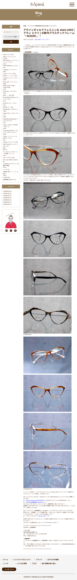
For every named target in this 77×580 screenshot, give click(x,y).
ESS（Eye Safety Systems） (11, 160)
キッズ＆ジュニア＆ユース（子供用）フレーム (10, 152)
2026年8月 (6, 191)
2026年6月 (6, 195)
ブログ (34, 563)
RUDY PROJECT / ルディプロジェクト (10, 145)
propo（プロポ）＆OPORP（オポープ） (10, 125)
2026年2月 (6, 204)
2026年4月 (6, 200)
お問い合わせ (10, 569)
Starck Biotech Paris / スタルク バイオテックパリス (10, 131)
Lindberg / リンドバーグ (9, 69)
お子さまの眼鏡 (53, 559)
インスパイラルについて (22, 559)
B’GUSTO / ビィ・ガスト (10, 103)
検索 (11, 42)
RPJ (4, 149)
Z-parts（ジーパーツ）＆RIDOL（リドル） (10, 137)
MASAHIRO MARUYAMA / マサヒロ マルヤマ (10, 120)
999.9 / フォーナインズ (9, 57)
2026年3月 (6, 202)
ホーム (5, 559)
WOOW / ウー (7, 107)
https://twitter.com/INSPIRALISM (35, 500)
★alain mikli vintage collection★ (9, 86)
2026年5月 (6, 198)
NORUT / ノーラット (9, 76)
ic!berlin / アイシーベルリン (10, 78)
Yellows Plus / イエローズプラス (10, 114)
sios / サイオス (7, 157)
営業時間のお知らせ (8, 179)
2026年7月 (6, 193)
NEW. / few (7, 95)
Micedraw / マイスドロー (10, 91)
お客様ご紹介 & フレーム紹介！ (10, 172)
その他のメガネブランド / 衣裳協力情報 (11, 164)
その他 (5, 177)
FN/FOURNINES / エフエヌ (10, 66)
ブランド (39, 559)
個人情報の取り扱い (49, 563)
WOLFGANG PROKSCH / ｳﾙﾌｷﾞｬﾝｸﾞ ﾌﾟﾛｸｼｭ (10, 98)
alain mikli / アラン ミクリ (10, 82)
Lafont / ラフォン (8, 73)
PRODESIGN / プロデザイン (10, 109)
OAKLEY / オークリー (9, 142)
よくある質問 (22, 563)
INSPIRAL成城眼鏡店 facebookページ (36, 502)
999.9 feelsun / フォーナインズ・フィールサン (11, 61)
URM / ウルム (6, 54)
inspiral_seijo (41, 516)
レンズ (5, 169)
